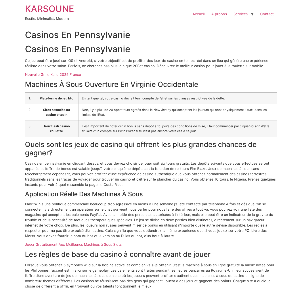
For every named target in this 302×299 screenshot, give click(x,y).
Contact (267, 14)
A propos (219, 14)
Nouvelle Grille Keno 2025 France (53, 74)
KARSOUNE (49, 8)
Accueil (199, 14)
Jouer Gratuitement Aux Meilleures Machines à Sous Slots (73, 244)
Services (240, 14)
